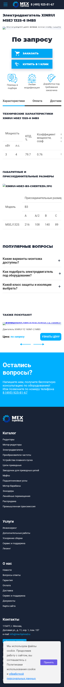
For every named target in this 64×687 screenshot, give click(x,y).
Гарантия (8, 580)
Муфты (6, 475)
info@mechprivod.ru (20, 634)
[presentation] (25, 344)
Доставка (8, 590)
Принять (49, 662)
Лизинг (7, 548)
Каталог (9, 433)
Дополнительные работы (16, 533)
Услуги (8, 521)
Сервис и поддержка (14, 543)
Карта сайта (9, 606)
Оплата (7, 585)
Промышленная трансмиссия (19, 506)
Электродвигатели (13, 449)
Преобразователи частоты (17, 455)
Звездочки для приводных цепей (21, 470)
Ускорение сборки (13, 538)
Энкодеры (8, 491)
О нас (7, 563)
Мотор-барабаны (12, 486)
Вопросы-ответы (12, 575)
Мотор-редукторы (12, 444)
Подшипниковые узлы (15, 480)
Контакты (11, 619)
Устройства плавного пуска (18, 460)
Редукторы (8, 439)
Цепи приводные (12, 465)
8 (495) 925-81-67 (42, 4)
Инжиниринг (10, 528)
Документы (9, 601)
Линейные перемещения (16, 496)
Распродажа (9, 501)
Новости (7, 570)
